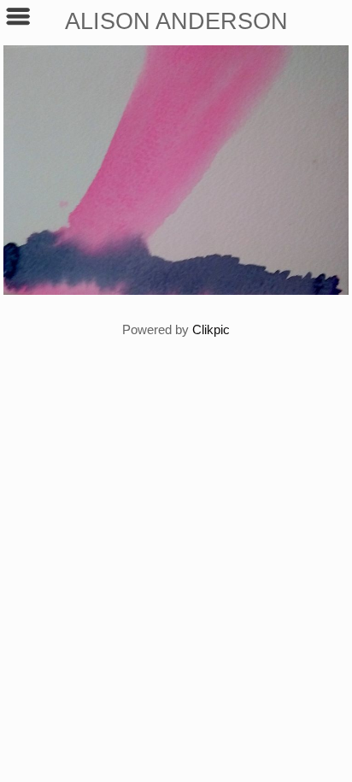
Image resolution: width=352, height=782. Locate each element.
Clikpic (211, 329)
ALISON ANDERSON (176, 21)
